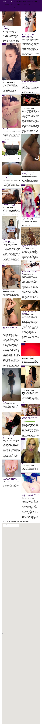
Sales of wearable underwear (30, 357)
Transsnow (6, 81)
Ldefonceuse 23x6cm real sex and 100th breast (30, 417)
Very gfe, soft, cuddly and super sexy (29, 312)
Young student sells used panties (9, 176)
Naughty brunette (7, 402)
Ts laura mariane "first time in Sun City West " (11, 240)
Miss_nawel (25, 464)
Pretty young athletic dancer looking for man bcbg (29, 246)
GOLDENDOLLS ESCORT (7, 1)
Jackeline (24, 389)
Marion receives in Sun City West (10, 436)
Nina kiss (24, 107)
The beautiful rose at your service (29, 172)
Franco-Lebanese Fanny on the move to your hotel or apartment (30, 495)
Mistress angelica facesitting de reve (30, 272)
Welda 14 (5, 128)
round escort (6, 155)
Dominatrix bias (7, 289)
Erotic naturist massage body (30, 81)
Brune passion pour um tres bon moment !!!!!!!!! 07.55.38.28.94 (11, 205)
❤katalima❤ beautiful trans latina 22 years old (29, 35)
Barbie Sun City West (27, 218)
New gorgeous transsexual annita (10, 327)
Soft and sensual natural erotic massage (11, 27)
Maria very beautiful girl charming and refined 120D (10, 479)
